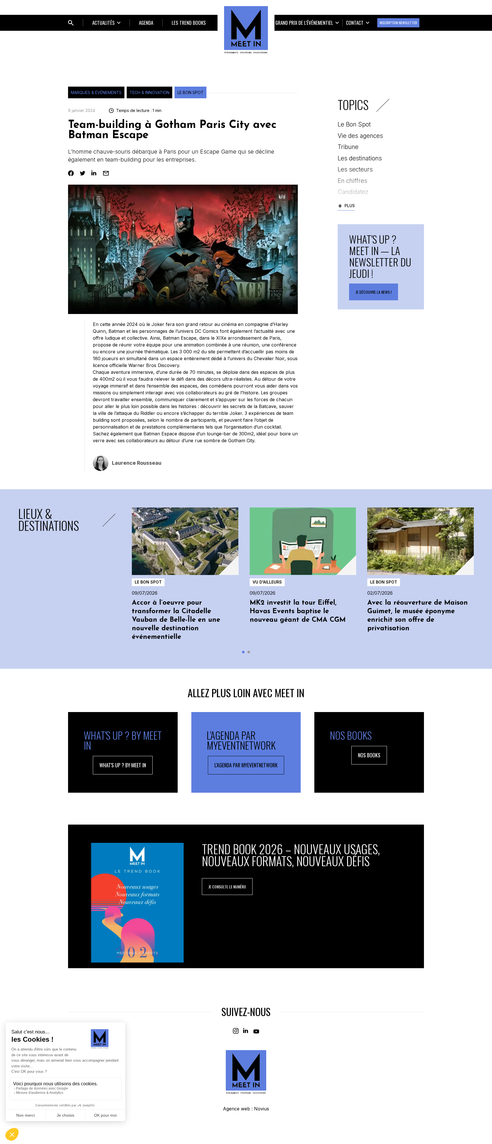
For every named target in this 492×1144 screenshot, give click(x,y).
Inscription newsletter (398, 22)
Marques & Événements (96, 92)
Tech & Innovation (149, 92)
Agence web (236, 1109)
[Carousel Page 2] (248, 652)
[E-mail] (106, 173)
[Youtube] (256, 1031)
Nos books (369, 755)
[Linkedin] (94, 173)
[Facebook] (71, 173)
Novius (261, 1109)
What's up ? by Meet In (122, 765)
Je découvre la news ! (373, 292)
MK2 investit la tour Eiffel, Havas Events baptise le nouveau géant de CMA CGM (298, 611)
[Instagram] (236, 1031)
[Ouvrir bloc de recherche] (71, 23)
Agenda (146, 22)
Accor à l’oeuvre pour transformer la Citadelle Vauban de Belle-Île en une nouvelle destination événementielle (176, 620)
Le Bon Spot (190, 92)
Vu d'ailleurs (267, 582)
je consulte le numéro (227, 887)
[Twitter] (82, 173)
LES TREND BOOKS (189, 22)
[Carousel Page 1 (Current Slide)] (243, 652)
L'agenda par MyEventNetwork (246, 765)
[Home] (246, 29)
